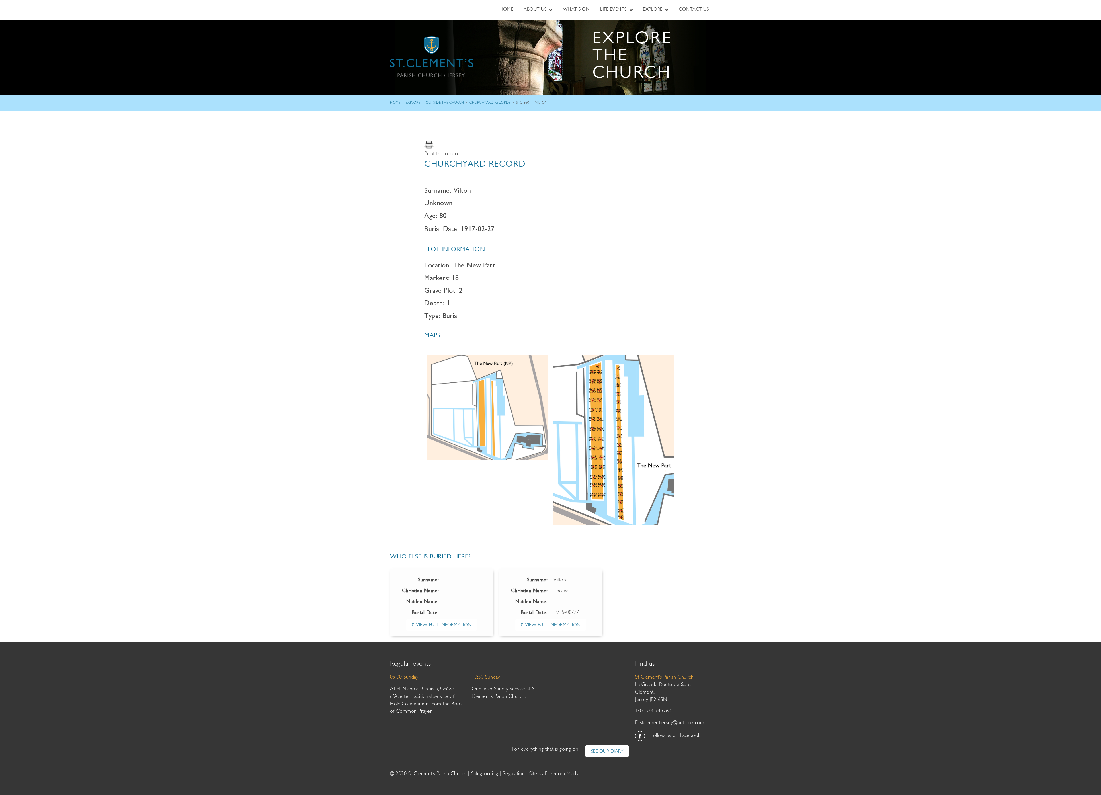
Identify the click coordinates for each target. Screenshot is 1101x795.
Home (395, 103)
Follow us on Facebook (676, 736)
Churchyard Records (490, 103)
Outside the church (445, 103)
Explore (413, 103)
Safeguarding (484, 774)
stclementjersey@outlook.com (672, 723)
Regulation (514, 774)
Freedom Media (562, 774)
